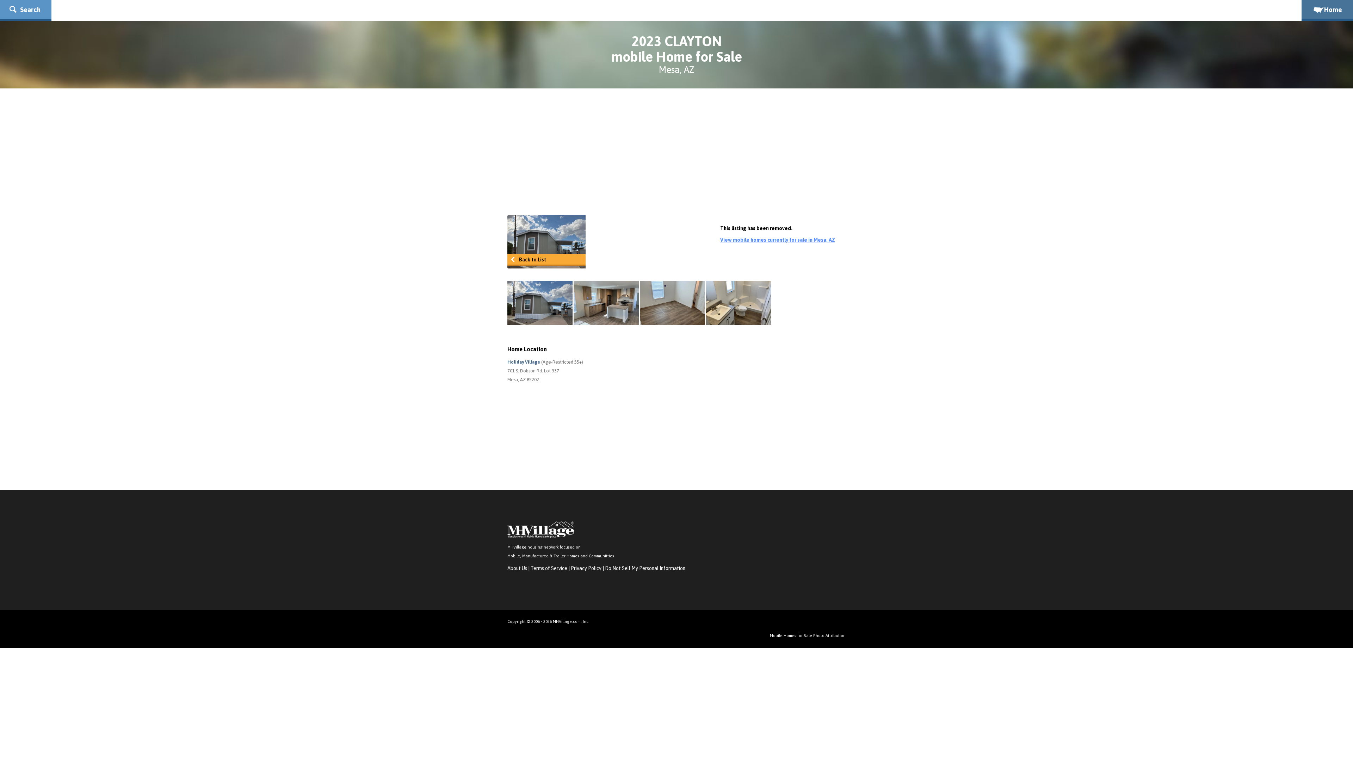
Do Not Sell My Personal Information (645, 568)
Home (1333, 9)
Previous (518, 303)
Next (835, 303)
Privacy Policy (586, 568)
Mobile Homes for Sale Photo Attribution (808, 635)
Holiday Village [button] (524, 362)
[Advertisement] (676, 152)
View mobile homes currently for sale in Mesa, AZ (777, 240)
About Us (517, 568)
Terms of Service (549, 568)
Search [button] (29, 9)
